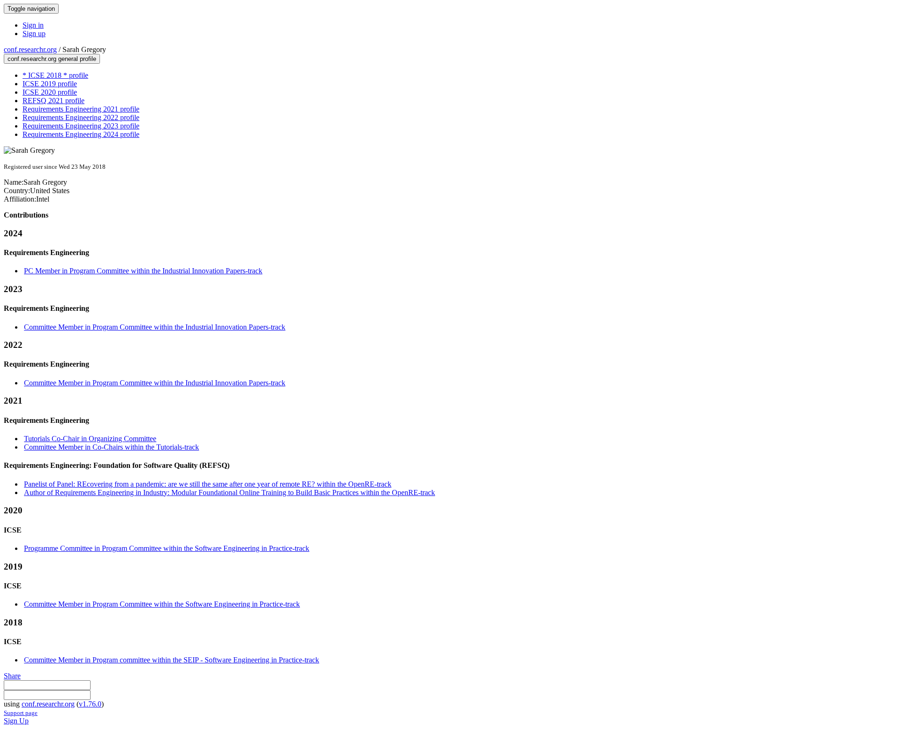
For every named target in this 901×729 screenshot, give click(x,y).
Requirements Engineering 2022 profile (81, 117)
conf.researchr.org (30, 49)
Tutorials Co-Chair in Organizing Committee (90, 439)
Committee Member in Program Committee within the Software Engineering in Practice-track (162, 604)
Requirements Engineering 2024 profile (81, 134)
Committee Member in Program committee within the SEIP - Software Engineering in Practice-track (171, 660)
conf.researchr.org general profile (52, 58)
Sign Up (16, 721)
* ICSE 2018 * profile (55, 75)
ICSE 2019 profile (50, 84)
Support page (21, 712)
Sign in (33, 25)
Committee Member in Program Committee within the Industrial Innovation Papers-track (154, 327)
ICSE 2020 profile (50, 92)
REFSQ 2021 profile (53, 101)
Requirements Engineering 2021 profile (81, 109)
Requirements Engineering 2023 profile (81, 126)
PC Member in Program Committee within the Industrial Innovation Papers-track (143, 271)
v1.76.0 (90, 704)
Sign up (34, 34)
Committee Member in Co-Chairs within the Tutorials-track (111, 447)
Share (12, 676)
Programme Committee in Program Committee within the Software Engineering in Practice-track (166, 548)
